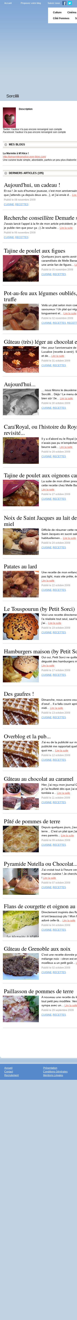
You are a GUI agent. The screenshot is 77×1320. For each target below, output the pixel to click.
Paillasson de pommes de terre (39, 991)
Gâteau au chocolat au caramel (39, 778)
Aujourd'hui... (20, 384)
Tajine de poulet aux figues (34, 250)
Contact (8, 1071)
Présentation (50, 1068)
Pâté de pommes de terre (32, 821)
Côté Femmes (61, 18)
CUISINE (9, 204)
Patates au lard (20, 566)
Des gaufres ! (19, 693)
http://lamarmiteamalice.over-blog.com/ (24, 156)
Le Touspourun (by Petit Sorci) (39, 609)
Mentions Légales (53, 1075)
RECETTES (21, 204)
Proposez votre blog (31, 3)
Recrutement (11, 1075)
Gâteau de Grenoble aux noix (37, 948)
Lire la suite (66, 228)
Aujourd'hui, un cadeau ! (32, 185)
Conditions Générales (55, 1071)
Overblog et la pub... (27, 736)
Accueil (7, 3)
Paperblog (22, 15)
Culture (57, 12)
